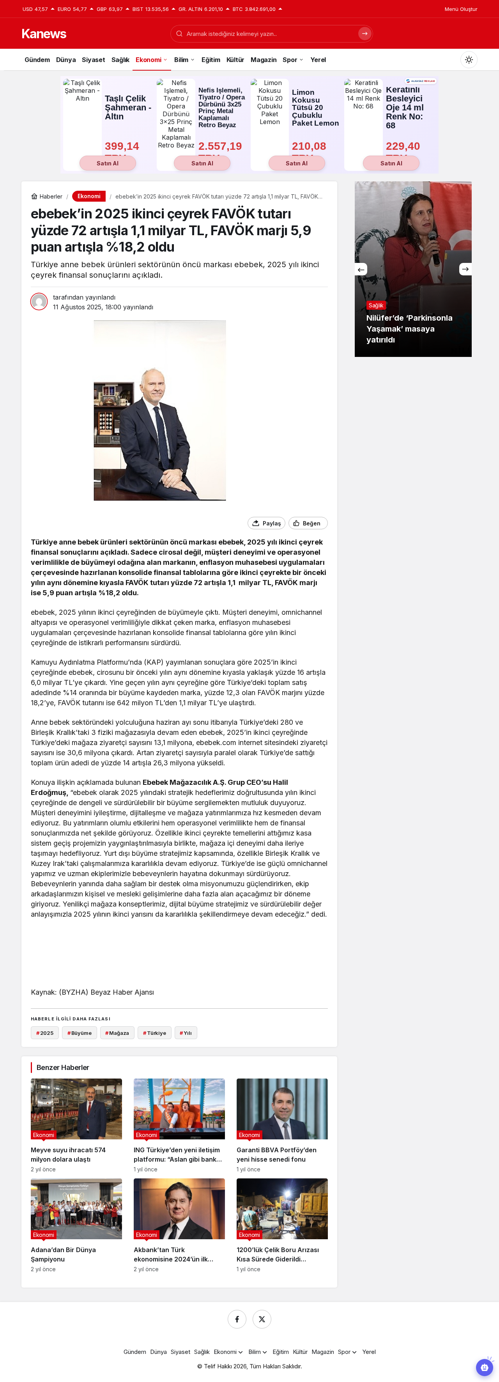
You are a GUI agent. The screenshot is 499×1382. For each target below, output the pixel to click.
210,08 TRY (310, 152)
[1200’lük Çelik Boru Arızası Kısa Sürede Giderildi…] (282, 1225)
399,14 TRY (123, 152)
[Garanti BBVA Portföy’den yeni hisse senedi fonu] (282, 1126)
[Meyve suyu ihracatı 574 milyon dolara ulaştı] (76, 1126)
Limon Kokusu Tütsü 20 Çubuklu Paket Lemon (315, 107)
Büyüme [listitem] (79, 1033)
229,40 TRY (404, 152)
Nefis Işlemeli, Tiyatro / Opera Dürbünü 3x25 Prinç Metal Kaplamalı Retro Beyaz (221, 108)
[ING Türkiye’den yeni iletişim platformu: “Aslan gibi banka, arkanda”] (179, 1126)
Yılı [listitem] (185, 1033)
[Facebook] (237, 1319)
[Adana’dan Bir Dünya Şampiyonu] (76, 1225)
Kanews (43, 33)
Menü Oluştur (461, 9)
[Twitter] (262, 1319)
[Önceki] (361, 269)
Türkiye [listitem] (154, 1033)
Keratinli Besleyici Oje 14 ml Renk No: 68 (405, 108)
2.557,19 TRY (221, 152)
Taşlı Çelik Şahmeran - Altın (128, 107)
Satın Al (108, 163)
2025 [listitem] (44, 1033)
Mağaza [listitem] (117, 1033)
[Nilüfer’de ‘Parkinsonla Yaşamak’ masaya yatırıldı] (413, 269)
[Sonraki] (465, 269)
